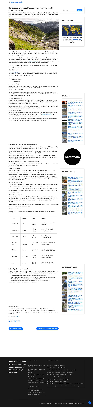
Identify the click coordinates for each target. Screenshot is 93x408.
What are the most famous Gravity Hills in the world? (75, 178)
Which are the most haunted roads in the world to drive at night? (75, 123)
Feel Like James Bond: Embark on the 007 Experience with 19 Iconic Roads (75, 102)
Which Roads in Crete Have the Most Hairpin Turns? (75, 113)
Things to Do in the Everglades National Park (47, 328)
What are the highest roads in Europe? (75, 134)
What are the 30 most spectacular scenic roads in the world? (75, 206)
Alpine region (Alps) (15, 72)
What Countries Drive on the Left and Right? (56, 376)
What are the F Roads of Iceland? (75, 106)
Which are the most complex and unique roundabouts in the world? (75, 189)
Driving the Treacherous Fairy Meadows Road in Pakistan (75, 303)
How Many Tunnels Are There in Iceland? (56, 365)
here (16, 369)
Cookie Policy (71, 403)
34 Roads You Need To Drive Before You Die (75, 196)
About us (77, 403)
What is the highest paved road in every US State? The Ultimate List (75, 137)
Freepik (17, 316)
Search (79, 10)
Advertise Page (50, 403)
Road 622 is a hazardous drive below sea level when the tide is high (75, 285)
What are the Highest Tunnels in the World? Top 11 (58, 379)
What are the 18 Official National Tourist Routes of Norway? (75, 203)
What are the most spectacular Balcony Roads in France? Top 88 (75, 210)
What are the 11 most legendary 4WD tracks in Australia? (59, 374)
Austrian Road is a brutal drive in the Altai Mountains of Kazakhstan (75, 273)
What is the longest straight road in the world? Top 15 (75, 130)
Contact (82, 403)
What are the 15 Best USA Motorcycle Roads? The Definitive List (75, 213)
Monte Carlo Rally (47, 114)
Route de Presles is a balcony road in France (75, 282)
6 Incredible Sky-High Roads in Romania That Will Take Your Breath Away (63, 386)
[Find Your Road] (72, 30)
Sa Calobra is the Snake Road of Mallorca (75, 292)
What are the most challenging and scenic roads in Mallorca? (60, 372)
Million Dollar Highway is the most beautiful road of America (75, 296)
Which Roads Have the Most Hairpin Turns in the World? (75, 120)
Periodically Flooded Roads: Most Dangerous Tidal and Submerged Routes (75, 116)
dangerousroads (17, 2)
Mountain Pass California (16, 328)
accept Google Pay (33, 61)
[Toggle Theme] (89, 402)
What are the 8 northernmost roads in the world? (57, 381)
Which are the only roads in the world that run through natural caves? (75, 181)
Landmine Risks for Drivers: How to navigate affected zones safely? (61, 369)
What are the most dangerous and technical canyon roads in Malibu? (75, 185)
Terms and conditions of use (61, 403)
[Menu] (10, 2)
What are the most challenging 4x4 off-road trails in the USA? (75, 109)
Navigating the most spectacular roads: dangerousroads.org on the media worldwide (65, 383)
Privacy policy (42, 403)
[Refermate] (72, 156)
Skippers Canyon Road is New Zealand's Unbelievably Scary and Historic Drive (75, 306)
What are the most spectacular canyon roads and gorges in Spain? (75, 192)
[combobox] (69, 10)
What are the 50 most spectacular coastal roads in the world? (75, 199)
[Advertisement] (34, 132)
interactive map (77, 39)
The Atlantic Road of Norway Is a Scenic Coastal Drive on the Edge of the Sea (75, 299)
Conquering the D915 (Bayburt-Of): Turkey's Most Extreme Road (75, 289)
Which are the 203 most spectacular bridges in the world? (75, 127)
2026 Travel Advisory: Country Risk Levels (56, 367)
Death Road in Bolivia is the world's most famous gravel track (75, 310)
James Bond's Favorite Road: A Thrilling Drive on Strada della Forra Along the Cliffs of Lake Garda (75, 277)
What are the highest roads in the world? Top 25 (75, 141)
